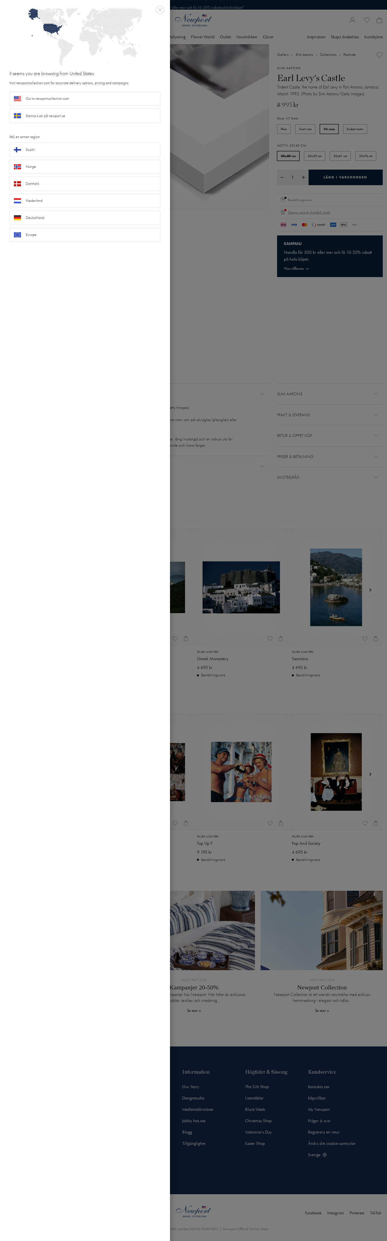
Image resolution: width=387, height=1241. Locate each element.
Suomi (30, 149)
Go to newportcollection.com (47, 98)
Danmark (32, 183)
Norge (31, 166)
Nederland (34, 200)
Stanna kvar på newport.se (45, 115)
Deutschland (35, 217)
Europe (31, 234)
